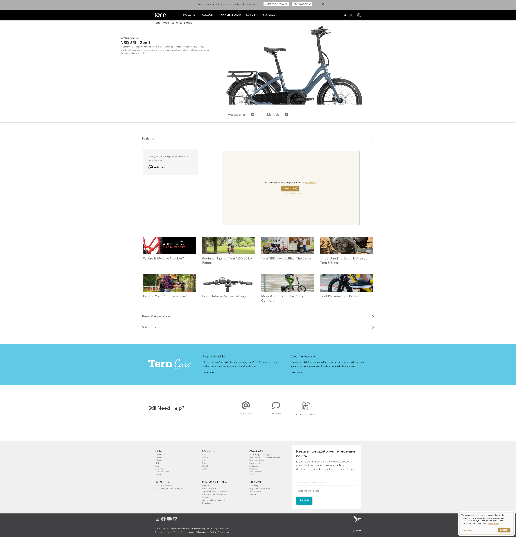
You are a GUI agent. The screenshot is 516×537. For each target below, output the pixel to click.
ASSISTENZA (268, 15)
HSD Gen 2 (159, 460)
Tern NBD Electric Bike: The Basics (286, 258)
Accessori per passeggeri (260, 454)
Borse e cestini (255, 463)
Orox (157, 466)
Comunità (276, 414)
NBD (172, 23)
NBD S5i (179, 23)
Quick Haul (159, 469)
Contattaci (246, 414)
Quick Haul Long (162, 472)
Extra (251, 475)
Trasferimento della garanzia (214, 494)
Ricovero (253, 469)
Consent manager (188, 532)
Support (165, 23)
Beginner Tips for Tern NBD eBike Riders (227, 261)
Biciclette (189, 15)
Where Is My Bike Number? (163, 258)
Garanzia (205, 497)
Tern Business (255, 491)
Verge (204, 469)
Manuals (273, 114)
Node (204, 463)
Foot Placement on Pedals (339, 296)
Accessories (237, 114)
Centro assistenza (214, 482)
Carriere (252, 494)
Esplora (251, 15)
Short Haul (206, 466)
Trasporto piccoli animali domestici (264, 457)
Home (157, 23)
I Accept (504, 530)
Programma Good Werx (259, 489)
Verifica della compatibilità (213, 500)
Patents (229, 532)
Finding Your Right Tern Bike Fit (166, 296)
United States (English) (276, 4)
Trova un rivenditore (306, 414)
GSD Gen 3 (160, 454)
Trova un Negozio (230, 15)
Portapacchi (254, 466)
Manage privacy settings (290, 193)
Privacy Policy (310, 183)
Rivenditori (162, 482)
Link (204, 460)
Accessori (207, 15)
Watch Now (159, 167)
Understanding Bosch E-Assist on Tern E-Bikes (344, 261)
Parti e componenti (257, 472)
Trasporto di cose (256, 460)
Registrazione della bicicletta (214, 491)
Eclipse (205, 457)
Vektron (158, 475)
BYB (204, 454)
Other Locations (302, 4)
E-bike (158, 451)
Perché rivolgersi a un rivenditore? (169, 489)
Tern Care (206, 486)
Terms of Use (160, 532)
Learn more (208, 373)
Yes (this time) (290, 189)
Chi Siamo (255, 482)
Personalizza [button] (466, 530)
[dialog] (486, 523)
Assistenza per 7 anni (211, 489)
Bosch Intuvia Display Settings (224, 296)
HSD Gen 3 (159, 457)
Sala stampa (254, 486)
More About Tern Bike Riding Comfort (282, 298)
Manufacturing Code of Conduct (211, 532)
